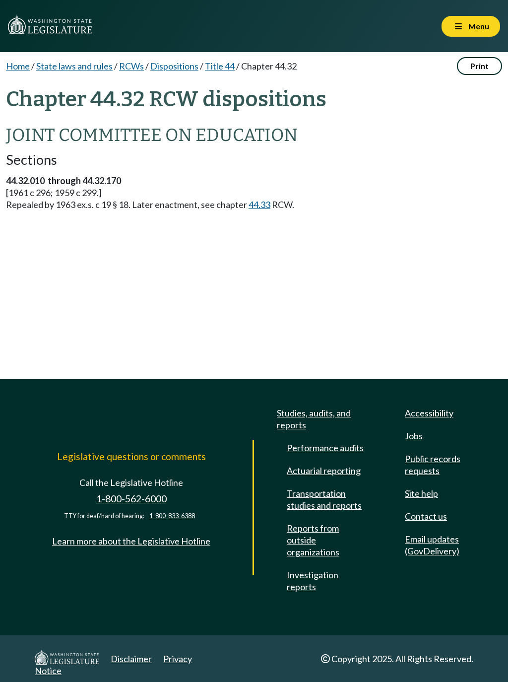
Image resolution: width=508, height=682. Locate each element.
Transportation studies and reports (324, 499)
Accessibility (429, 413)
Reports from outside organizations (313, 540)
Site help (421, 493)
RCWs (131, 66)
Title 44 (220, 66)
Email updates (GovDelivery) (432, 545)
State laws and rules (74, 66)
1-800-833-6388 (172, 516)
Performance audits (325, 447)
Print (479, 65)
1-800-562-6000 (131, 498)
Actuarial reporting (324, 470)
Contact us (426, 516)
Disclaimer (131, 658)
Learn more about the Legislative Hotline (131, 541)
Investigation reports (312, 580)
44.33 (259, 204)
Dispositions (174, 66)
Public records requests (432, 464)
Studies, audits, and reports (314, 419)
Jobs (414, 435)
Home (18, 66)
